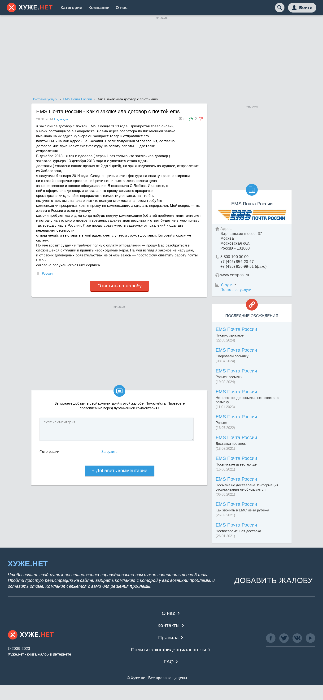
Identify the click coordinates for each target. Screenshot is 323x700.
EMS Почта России (236, 329)
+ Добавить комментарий (119, 470)
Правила (168, 637)
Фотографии (49, 451)
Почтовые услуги (236, 290)
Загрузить (109, 451)
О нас (121, 7)
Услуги (226, 285)
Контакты (168, 625)
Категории (71, 7)
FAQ (169, 661)
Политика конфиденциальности (168, 649)
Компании (98, 7)
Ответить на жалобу (119, 285)
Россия (47, 273)
